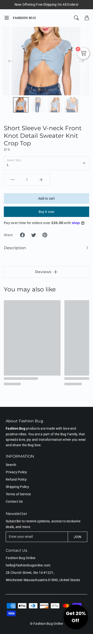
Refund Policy (16, 479)
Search (11, 465)
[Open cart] (87, 18)
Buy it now (46, 212)
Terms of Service (18, 494)
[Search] (76, 18)
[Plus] (41, 179)
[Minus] (12, 179)
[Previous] (10, 61)
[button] (8, 17)
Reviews (43, 272)
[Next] (81, 61)
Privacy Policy (16, 472)
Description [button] (15, 248)
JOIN (77, 537)
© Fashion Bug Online (46, 623)
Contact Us (14, 501)
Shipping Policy (17, 487)
